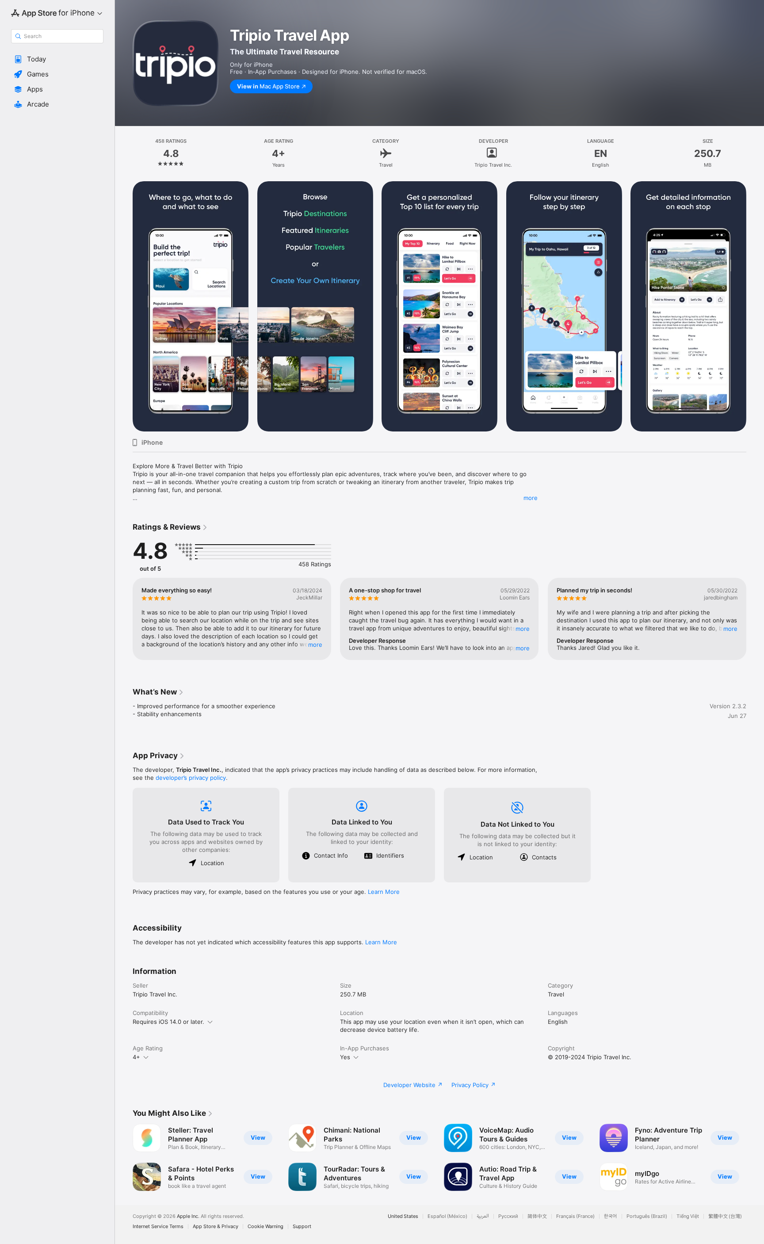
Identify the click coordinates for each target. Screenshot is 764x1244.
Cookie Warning (265, 1226)
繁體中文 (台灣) (725, 1216)
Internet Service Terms (158, 1226)
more (530, 497)
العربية (483, 1216)
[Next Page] (755, 306)
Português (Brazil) (646, 1216)
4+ (136, 1057)
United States (403, 1216)
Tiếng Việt (687, 1216)
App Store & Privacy (215, 1226)
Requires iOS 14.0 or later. (168, 1021)
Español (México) (447, 1216)
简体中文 (537, 1216)
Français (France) (575, 1216)
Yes (345, 1057)
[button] (57, 59)
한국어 (610, 1216)
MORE (315, 644)
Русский (508, 1216)
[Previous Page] (124, 306)
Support (302, 1226)
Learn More (384, 891)
